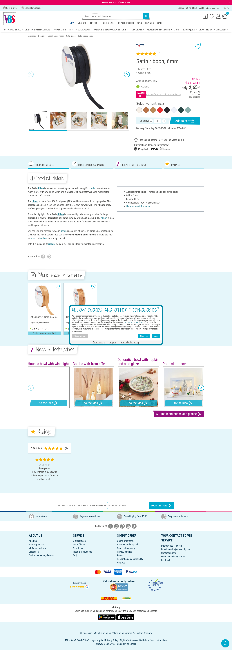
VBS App (121, 562)
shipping (196, 97)
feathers (43, 238)
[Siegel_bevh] (119, 586)
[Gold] (153, 110)
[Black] (167, 110)
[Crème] (139, 110)
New (72, 23)
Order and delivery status (173, 556)
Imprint (113, 342)
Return (120, 555)
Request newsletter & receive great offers (81, 505)
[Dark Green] (181, 110)
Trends (94, 23)
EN (228, 8)
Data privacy (99, 342)
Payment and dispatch (127, 544)
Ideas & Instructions (129, 23)
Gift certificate (79, 540)
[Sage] (188, 110)
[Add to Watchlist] (197, 46)
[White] (174, 110)
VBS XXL (82, 23)
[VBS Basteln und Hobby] (9, 18)
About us (33, 540)
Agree (156, 336)
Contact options (168, 553)
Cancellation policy (126, 548)
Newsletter (78, 548)
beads (33, 238)
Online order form (125, 540)
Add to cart (182, 121)
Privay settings (79, 336)
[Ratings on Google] (79, 585)
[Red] (160, 110)
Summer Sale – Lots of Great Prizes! (116, 2)
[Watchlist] (212, 16)
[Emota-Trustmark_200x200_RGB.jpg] (155, 585)
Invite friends (79, 544)
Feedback (165, 560)
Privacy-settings (124, 551)
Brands (149, 23)
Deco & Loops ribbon (56, 36)
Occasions (108, 23)
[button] (31, 74)
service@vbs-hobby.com (179, 549)
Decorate (41, 36)
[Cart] (225, 16)
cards (92, 188)
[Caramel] (146, 110)
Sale (160, 23)
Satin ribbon (70, 36)
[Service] (205, 16)
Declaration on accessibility (130, 559)
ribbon (40, 188)
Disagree (144, 336)
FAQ (75, 555)
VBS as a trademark (38, 548)
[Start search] (146, 16)
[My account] (218, 16)
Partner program (36, 544)
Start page (32, 36)
